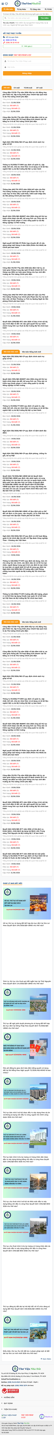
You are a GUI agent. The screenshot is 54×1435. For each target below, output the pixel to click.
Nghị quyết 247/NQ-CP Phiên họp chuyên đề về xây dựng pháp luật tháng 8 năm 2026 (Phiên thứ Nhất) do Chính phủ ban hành (24, 245)
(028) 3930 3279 (21, 1385)
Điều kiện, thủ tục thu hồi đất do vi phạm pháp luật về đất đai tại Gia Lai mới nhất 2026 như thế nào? (26, 1352)
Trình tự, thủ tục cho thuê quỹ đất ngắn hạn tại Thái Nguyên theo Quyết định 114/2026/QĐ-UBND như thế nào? (27, 982)
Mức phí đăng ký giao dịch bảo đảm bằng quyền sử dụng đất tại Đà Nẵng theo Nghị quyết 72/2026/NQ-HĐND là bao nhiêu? (27, 1070)
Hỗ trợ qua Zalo (11, 37)
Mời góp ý (28, 46)
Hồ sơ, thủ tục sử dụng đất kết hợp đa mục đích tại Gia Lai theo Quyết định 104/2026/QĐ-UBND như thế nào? (26, 924)
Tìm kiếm (45, 18)
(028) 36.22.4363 (14, 1382)
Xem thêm (47, 1359)
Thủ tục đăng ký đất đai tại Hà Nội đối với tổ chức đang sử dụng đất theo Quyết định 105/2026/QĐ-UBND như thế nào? (26, 1308)
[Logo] (15, 1369)
